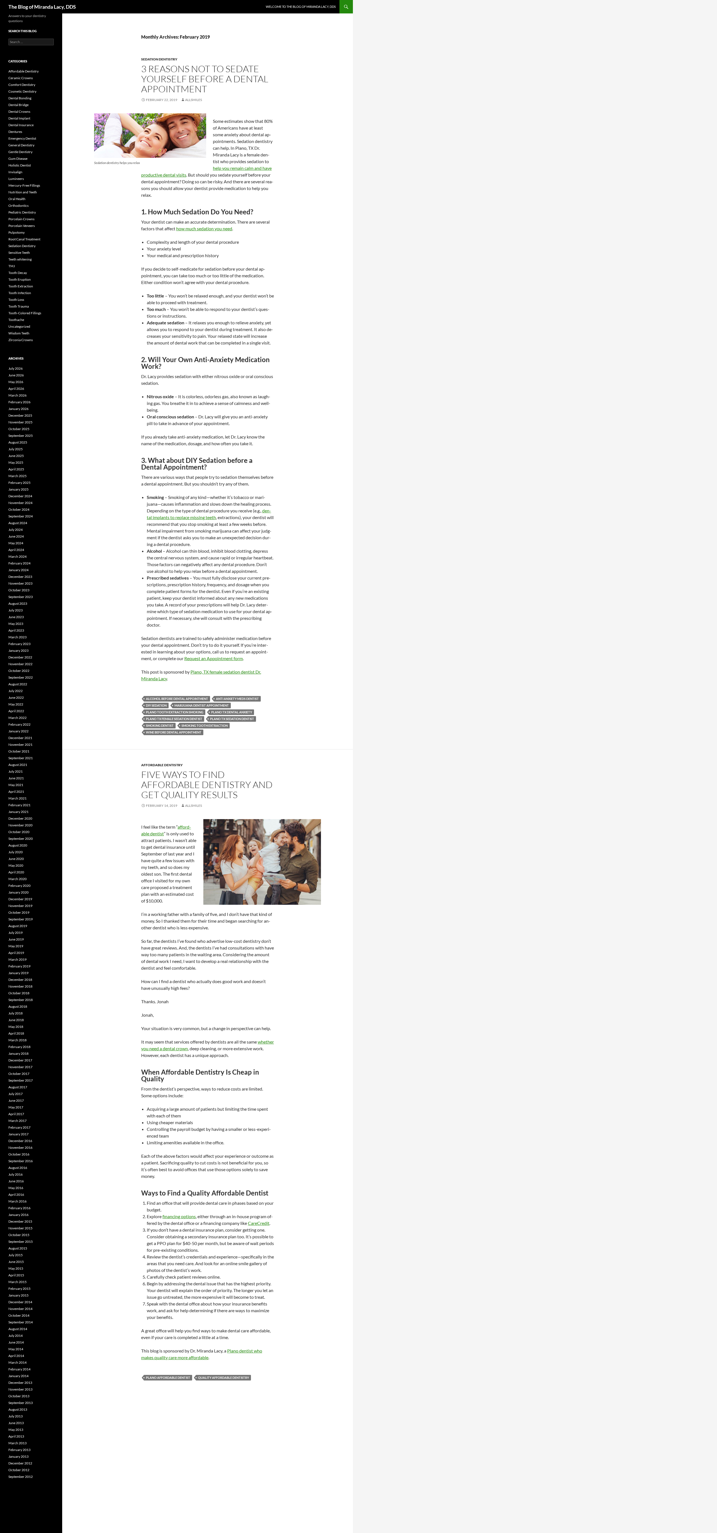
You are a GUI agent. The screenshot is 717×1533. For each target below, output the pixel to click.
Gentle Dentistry (20, 152)
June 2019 (16, 939)
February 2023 (19, 644)
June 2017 (16, 1100)
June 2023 (16, 617)
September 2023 (20, 597)
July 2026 (15, 368)
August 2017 (17, 1087)
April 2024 (16, 550)
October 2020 (18, 832)
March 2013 (17, 1443)
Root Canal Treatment (24, 239)
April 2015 (16, 1275)
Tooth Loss (16, 299)
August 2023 (17, 603)
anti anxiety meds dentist (237, 698)
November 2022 (20, 664)
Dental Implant (19, 118)
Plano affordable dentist (168, 1377)
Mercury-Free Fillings (24, 185)
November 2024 (20, 503)
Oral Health (16, 199)
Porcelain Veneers (21, 226)
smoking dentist (160, 725)
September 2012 (20, 1477)
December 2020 (20, 818)
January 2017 (18, 1134)
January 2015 (18, 1295)
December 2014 (20, 1302)
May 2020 (15, 865)
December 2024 (20, 496)
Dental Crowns (19, 111)
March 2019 (17, 959)
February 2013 (19, 1450)
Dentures (15, 132)
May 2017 (15, 1107)
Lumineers (16, 179)
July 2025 (15, 449)
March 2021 (17, 798)
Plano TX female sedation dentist (174, 719)
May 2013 (15, 1429)
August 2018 (17, 1006)
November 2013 (20, 1389)
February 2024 (19, 563)
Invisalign (15, 172)
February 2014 (19, 1369)
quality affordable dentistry (223, 1377)
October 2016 (18, 1154)
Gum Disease (17, 158)
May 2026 (15, 382)
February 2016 (19, 1208)
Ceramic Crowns (20, 78)
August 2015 (17, 1248)
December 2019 (20, 899)
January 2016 (18, 1215)
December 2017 (20, 1060)
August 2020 (17, 845)
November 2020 (20, 825)
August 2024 (17, 523)
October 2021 (18, 751)
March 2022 (17, 718)
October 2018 (18, 993)
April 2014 (16, 1356)
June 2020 (16, 859)
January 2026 (18, 409)
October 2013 (18, 1396)
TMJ (11, 266)
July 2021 (15, 771)
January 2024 (18, 570)
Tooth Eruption (19, 279)
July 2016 (15, 1174)
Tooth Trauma (18, 306)
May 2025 (15, 462)
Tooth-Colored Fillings (24, 313)
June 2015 (16, 1262)
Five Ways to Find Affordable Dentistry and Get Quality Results (207, 784)
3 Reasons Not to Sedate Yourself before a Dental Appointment (204, 79)
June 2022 (16, 697)
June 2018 (16, 1020)
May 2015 (15, 1268)
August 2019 (17, 926)
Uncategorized (19, 326)
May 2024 (15, 543)
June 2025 (16, 456)
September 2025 (20, 435)
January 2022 (18, 731)
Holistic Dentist (19, 165)
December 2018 (20, 980)
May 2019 (15, 946)
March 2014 (17, 1362)
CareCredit (258, 1223)
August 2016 (17, 1168)
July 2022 (15, 691)
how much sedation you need (204, 228)
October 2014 (18, 1315)
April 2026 (16, 388)
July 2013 (15, 1416)
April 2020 (16, 872)
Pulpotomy (16, 232)
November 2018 (20, 986)
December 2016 (20, 1141)
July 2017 (15, 1094)
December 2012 (20, 1463)
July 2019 (15, 932)
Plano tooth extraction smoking (174, 712)
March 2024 (17, 556)
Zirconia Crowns (20, 340)
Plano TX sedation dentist (232, 719)
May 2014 (15, 1349)
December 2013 (20, 1382)
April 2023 (16, 630)
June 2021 (16, 778)
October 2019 (18, 912)
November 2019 (20, 906)
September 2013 (20, 1403)
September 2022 (20, 677)
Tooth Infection (19, 293)
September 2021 (20, 758)
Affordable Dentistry (162, 765)
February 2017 (19, 1127)
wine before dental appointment (173, 732)
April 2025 (16, 469)
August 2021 (17, 765)
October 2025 (18, 429)
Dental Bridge (18, 105)
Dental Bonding (19, 98)
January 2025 (18, 489)
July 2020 (15, 852)
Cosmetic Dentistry (22, 91)
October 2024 (18, 509)
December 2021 (20, 738)
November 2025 (20, 422)
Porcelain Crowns (21, 219)
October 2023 (18, 590)
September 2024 (20, 516)
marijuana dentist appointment (201, 705)
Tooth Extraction (20, 286)
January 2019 (18, 973)
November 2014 (20, 1309)
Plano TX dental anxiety (231, 712)
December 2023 (20, 577)
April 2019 (16, 953)
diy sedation (156, 705)
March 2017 (17, 1121)
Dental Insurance (21, 125)
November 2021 (20, 744)
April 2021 (16, 791)
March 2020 (17, 879)
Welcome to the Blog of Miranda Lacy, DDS (301, 6)
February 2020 (19, 885)
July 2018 (15, 1013)
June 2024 (16, 536)
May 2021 (15, 785)
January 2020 (18, 892)
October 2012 (18, 1470)
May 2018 (15, 1027)
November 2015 (20, 1228)
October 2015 (18, 1235)
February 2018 (19, 1047)
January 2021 (18, 812)
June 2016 (16, 1181)
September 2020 (20, 838)
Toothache (16, 320)
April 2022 (16, 711)
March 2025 (17, 476)
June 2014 (16, 1342)
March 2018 (17, 1040)
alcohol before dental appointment (177, 698)
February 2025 (19, 482)
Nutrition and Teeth (22, 192)
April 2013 (16, 1436)
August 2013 (17, 1409)
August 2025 (17, 442)
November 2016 (20, 1147)
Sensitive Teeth (19, 252)
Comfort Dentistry (21, 85)
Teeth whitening (20, 259)
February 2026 (19, 402)
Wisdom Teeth (18, 333)
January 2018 (18, 1053)
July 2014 (15, 1335)
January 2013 (18, 1456)
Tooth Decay (17, 273)
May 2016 (15, 1188)
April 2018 (16, 1033)
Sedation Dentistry (159, 59)
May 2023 (15, 624)
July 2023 (15, 610)
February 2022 (19, 724)
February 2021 (19, 805)
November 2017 (20, 1067)
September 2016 (20, 1161)
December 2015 (20, 1221)
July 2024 (15, 530)
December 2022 (20, 657)
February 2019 (19, 966)
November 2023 (20, 583)
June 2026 (16, 375)
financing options (179, 1216)
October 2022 (18, 671)
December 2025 (20, 415)
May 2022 (15, 704)
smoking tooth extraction (204, 725)
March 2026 (17, 395)
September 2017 (20, 1080)
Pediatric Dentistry (22, 212)
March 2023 (17, 637)
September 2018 (20, 1000)
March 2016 (17, 1201)
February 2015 (19, 1288)
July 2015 (15, 1255)
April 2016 (16, 1194)
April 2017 (16, 1114)
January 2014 (18, 1376)
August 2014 (17, 1329)
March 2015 (17, 1282)
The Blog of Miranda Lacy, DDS (42, 7)
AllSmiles (193, 100)
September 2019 (20, 919)
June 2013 (16, 1423)
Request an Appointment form (213, 658)
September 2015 (20, 1241)
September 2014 (20, 1322)
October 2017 (18, 1074)
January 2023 (18, 650)
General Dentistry (21, 145)
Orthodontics (18, 205)
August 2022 (17, 684)
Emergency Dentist (22, 138)
